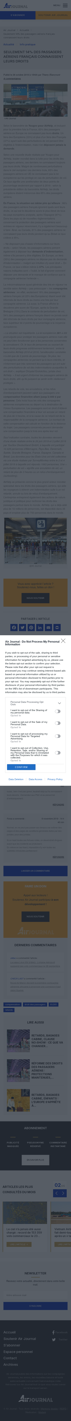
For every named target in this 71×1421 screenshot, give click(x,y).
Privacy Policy (55, 779)
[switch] (57, 711)
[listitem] (35, 703)
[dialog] (35, 710)
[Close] (64, 642)
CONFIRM (21, 767)
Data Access (35, 779)
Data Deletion (16, 779)
